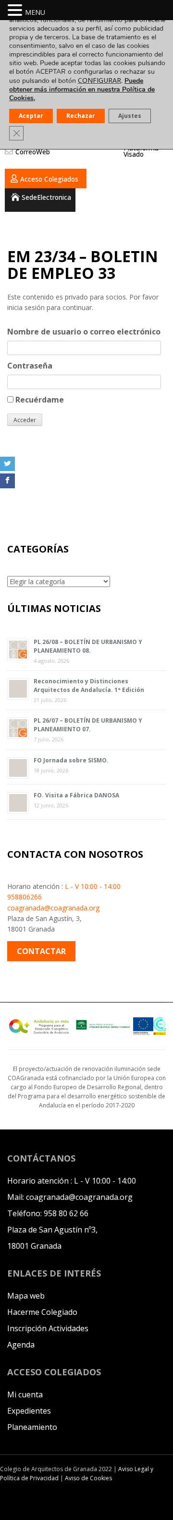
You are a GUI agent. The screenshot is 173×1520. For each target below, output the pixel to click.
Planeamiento (32, 1427)
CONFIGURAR (99, 80)
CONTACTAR (41, 951)
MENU (35, 12)
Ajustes (129, 116)
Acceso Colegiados (49, 179)
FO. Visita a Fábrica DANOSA (76, 795)
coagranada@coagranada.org (53, 907)
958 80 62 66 (66, 1213)
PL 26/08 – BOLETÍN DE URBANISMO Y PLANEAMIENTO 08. (88, 646)
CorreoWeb (32, 151)
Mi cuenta (25, 1394)
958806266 (24, 896)
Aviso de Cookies (88, 1478)
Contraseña (29, 365)
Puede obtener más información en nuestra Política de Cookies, (82, 89)
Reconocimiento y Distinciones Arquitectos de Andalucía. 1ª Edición (89, 685)
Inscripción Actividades (47, 1328)
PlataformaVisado (141, 151)
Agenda (21, 1344)
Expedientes (29, 1410)
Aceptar (31, 116)
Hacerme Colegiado (42, 1312)
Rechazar (80, 116)
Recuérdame (38, 399)
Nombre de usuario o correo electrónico (84, 331)
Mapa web (26, 1295)
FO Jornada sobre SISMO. (71, 760)
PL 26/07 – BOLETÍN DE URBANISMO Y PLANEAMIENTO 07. (88, 724)
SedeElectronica (46, 197)
